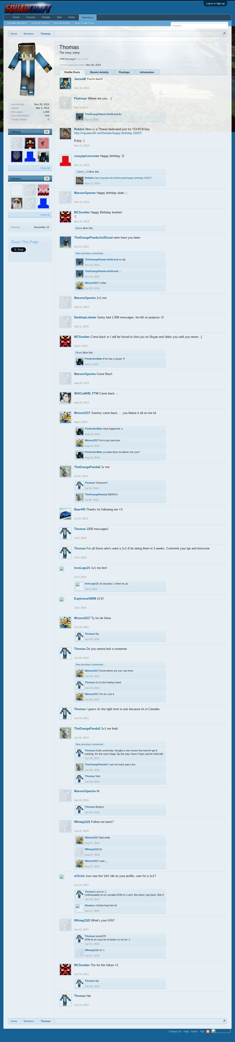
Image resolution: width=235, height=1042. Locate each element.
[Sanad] (17, 203)
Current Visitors (40, 23)
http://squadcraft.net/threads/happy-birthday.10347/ (108, 133)
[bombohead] (17, 190)
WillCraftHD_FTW (86, 393)
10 (46, 178)
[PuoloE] (30, 203)
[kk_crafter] (30, 143)
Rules (72, 17)
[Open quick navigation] (224, 33)
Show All (45, 168)
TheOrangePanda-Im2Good (101, 114)
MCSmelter (82, 212)
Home (16, 17)
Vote (59, 17)
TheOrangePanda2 (87, 467)
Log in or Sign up (215, 3)
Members (87, 17)
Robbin (79, 129)
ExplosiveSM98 (85, 598)
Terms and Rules (220, 1037)
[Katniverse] (17, 156)
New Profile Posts (85, 23)
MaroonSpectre (85, 193)
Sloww (78, 228)
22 (46, 131)
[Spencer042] (30, 190)
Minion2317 (92, 282)
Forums (30, 17)
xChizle (79, 876)
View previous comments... (90, 253)
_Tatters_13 (82, 171)
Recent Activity (99, 72)
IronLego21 (82, 568)
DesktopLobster (85, 317)
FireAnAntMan (93, 358)
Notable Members (17, 23)
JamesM (80, 79)
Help (186, 1031)
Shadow (90, 905)
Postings (124, 72)
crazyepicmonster (86, 156)
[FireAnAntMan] (43, 156)
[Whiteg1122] (17, 143)
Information (147, 72)
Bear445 (79, 509)
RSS (208, 1031)
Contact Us (175, 1031)
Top (202, 1031)
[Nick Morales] (43, 190)
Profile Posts (72, 72)
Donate (46, 17)
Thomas (90, 482)
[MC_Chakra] (43, 143)
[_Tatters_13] (30, 156)
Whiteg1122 (82, 822)
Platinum (80, 98)
